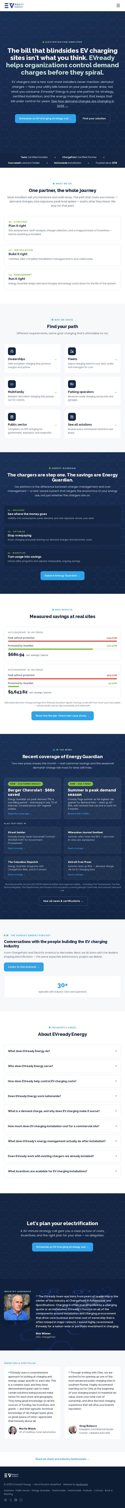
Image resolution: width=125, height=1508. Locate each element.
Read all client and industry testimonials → (62, 1459)
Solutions (9, 1490)
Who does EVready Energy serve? (30, 1066)
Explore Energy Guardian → (62, 575)
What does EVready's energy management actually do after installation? (57, 1141)
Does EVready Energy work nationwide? (34, 1096)
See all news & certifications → (63, 900)
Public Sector (23, 1490)
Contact (98, 1490)
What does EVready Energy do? (29, 1051)
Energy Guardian (41, 1490)
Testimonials (59, 1490)
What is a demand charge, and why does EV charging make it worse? (54, 1111)
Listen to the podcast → (23, 966)
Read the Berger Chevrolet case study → (63, 715)
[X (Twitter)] (10, 1500)
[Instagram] (21, 1500)
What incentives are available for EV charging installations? (47, 1171)
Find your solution (94, 118)
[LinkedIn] (5, 1500)
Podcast (87, 1490)
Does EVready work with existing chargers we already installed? (51, 1156)
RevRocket (82, 1484)
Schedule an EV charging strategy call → (45, 118)
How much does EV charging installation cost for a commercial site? (53, 1126)
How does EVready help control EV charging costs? (42, 1081)
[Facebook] (15, 1500)
